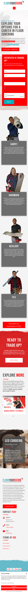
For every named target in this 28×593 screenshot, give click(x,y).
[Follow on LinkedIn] (17, 569)
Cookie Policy (6, 548)
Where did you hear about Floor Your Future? (13, 79)
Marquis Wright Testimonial (14, 411)
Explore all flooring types (14, 325)
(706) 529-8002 (9, 527)
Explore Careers (10, 49)
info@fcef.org (9, 533)
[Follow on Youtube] (20, 569)
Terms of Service (6, 546)
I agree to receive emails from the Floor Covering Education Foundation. (14, 88)
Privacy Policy (6, 543)
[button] (25, 405)
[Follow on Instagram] (8, 569)
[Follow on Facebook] (11, 569)
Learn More (10, 506)
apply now (14, 360)
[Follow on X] (14, 569)
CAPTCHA (6, 91)
